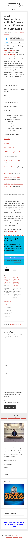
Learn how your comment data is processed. (13, 418)
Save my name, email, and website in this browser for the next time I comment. (13, 394)
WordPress (15, 537)
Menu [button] (15, 10)
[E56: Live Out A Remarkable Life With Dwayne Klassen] (8, 309)
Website (6, 382)
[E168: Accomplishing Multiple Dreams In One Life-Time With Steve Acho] (8, 286)
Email (5, 373)
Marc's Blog (14, 3)
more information (17, 262)
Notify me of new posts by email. (12, 402)
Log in (20, 537)
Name (5, 365)
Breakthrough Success (15, 324)
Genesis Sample (16, 535)
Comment (7, 341)
